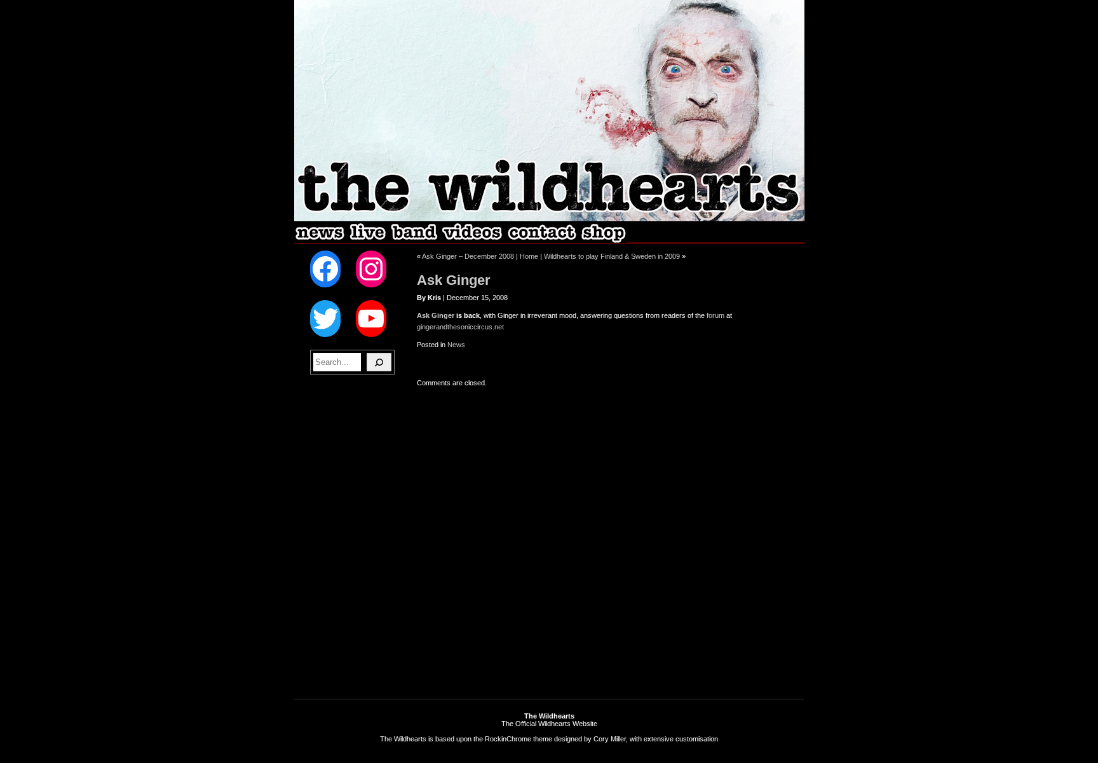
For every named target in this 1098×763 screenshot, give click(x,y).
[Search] (379, 362)
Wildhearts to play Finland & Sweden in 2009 (612, 256)
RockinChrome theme (518, 739)
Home (529, 256)
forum (715, 315)
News (456, 344)
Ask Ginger (454, 280)
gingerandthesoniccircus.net (460, 327)
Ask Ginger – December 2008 (468, 256)
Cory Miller (609, 739)
